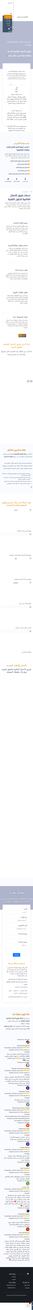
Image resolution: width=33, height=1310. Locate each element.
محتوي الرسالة (23, 942)
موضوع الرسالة (22, 934)
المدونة (8, 23)
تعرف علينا (26, 1285)
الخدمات (8, 21)
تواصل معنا (9, 26)
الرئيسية (8, 16)
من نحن (8, 18)
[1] (28, 1306)
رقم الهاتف (24, 917)
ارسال (16, 955)
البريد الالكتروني (22, 925)
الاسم (25, 909)
